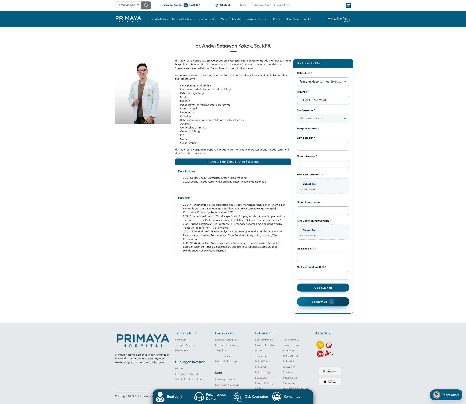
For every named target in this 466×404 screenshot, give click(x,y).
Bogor (259, 350)
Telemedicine (223, 356)
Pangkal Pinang (264, 383)
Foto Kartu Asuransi (310, 174)
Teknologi (221, 350)
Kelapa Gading (264, 339)
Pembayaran (306, 110)
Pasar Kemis (290, 378)
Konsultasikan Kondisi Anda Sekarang (233, 161)
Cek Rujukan (323, 287)
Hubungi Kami (262, 4)
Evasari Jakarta (264, 345)
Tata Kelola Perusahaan (189, 379)
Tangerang (261, 356)
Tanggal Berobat (308, 128)
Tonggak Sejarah (185, 345)
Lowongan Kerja (225, 379)
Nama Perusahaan (309, 202)
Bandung (288, 350)
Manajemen (182, 350)
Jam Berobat (306, 137)
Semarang (289, 383)
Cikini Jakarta (291, 339)
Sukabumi (261, 378)
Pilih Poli (303, 91)
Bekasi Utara (290, 361)
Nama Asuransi (307, 156)
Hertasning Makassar (295, 389)
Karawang (289, 367)
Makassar (261, 367)
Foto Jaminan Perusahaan (314, 220)
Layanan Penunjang (227, 345)
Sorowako (289, 372)
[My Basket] (348, 5)
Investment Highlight (187, 374)
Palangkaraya (263, 372)
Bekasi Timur (262, 361)
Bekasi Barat (290, 356)
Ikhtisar (179, 368)
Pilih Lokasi (304, 73)
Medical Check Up (226, 361)
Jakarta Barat (291, 345)
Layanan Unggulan (226, 339)
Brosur (243, 4)
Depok (259, 389)
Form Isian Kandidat (227, 385)
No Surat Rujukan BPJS (311, 266)
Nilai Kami (181, 339)
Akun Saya (284, 4)
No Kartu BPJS (306, 248)
